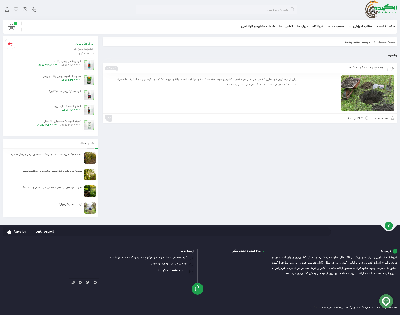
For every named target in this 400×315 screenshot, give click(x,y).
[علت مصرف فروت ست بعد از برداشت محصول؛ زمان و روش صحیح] (90, 158)
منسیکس (315, 307)
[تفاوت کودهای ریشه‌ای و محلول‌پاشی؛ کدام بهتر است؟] (90, 191)
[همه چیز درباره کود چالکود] (347, 93)
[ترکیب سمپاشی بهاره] (90, 208)
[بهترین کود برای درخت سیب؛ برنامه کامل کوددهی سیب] (90, 174)
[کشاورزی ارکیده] (381, 10)
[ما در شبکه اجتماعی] (25, 10)
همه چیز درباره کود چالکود (366, 68)
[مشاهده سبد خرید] (11, 28)
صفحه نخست (386, 42)
